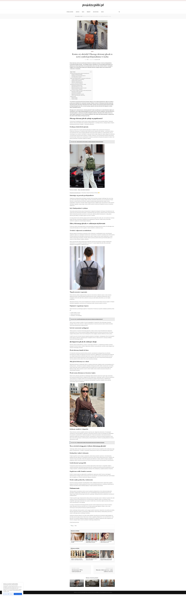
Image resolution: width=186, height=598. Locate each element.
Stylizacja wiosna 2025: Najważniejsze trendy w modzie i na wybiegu (107, 584)
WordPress (110, 592)
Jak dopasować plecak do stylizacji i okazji (78, 84)
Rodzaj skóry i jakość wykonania (77, 91)
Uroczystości (95, 11)
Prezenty (88, 11)
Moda (83, 11)
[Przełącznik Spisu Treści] (90, 72)
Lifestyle (77, 11)
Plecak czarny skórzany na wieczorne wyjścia (79, 87)
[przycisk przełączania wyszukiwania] (119, 12)
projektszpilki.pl (93, 5)
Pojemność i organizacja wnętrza (77, 81)
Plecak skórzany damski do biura (77, 85)
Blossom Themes (99, 592)
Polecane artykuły (74, 97)
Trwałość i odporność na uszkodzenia (78, 79)
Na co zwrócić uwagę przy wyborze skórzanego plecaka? (80, 90)
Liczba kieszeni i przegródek (76, 92)
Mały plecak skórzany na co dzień (77, 86)
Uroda (102, 11)
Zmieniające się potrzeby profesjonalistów (79, 75)
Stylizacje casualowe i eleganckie (77, 89)
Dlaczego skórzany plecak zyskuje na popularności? (79, 73)
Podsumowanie (73, 96)
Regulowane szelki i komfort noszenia (78, 94)
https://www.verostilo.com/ (75, 192)
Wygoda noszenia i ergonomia (77, 80)
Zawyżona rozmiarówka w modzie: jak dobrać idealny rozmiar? (91, 584)
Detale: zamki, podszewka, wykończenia (78, 95)
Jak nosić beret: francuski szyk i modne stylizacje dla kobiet (76, 585)
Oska (87, 59)
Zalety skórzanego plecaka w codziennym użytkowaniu (80, 78)
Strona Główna (70, 11)
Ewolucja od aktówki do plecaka (77, 74)
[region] (12, 589)
